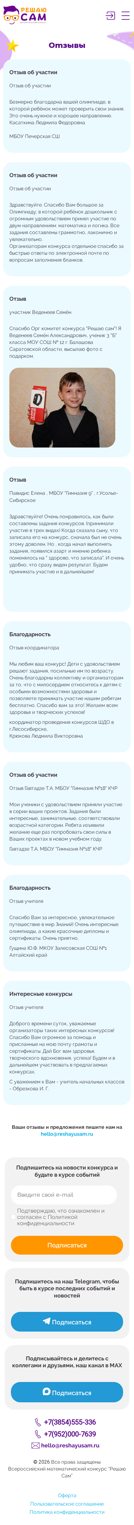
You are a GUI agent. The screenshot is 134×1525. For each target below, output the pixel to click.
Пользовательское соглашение (67, 1504)
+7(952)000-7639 (70, 1434)
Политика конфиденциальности (67, 1512)
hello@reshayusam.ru (67, 1134)
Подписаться (67, 1245)
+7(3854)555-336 (70, 1422)
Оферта (67, 1495)
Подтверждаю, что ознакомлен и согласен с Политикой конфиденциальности (61, 1217)
